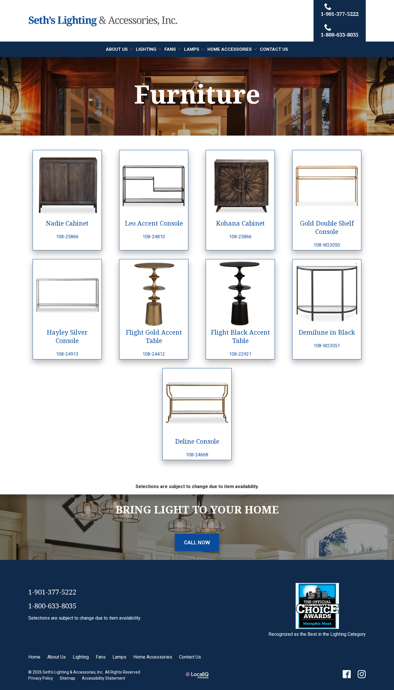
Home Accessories (229, 49)
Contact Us (274, 49)
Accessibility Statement (103, 678)
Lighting (146, 49)
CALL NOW (197, 542)
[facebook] (347, 674)
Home (34, 657)
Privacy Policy (40, 678)
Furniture (197, 94)
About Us (117, 49)
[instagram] (362, 674)
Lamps (191, 49)
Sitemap (67, 678)
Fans (170, 49)
